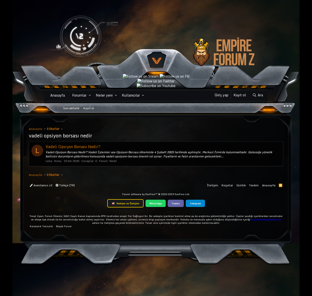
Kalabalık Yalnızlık (41, 226)
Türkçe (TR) (66, 185)
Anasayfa (57, 95)
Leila (49, 161)
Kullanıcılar (131, 95)
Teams (176, 203)
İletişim (212, 185)
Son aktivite (71, 108)
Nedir (113, 161)
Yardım (254, 185)
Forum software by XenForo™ (156, 194)
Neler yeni (104, 95)
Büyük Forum (64, 226)
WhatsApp (155, 203)
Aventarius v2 (42, 185)
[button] (90, 95)
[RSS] (280, 185)
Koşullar (227, 185)
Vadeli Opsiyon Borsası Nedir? (73, 147)
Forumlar (79, 95)
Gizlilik (241, 185)
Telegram (195, 203)
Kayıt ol (88, 108)
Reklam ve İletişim (125, 203)
